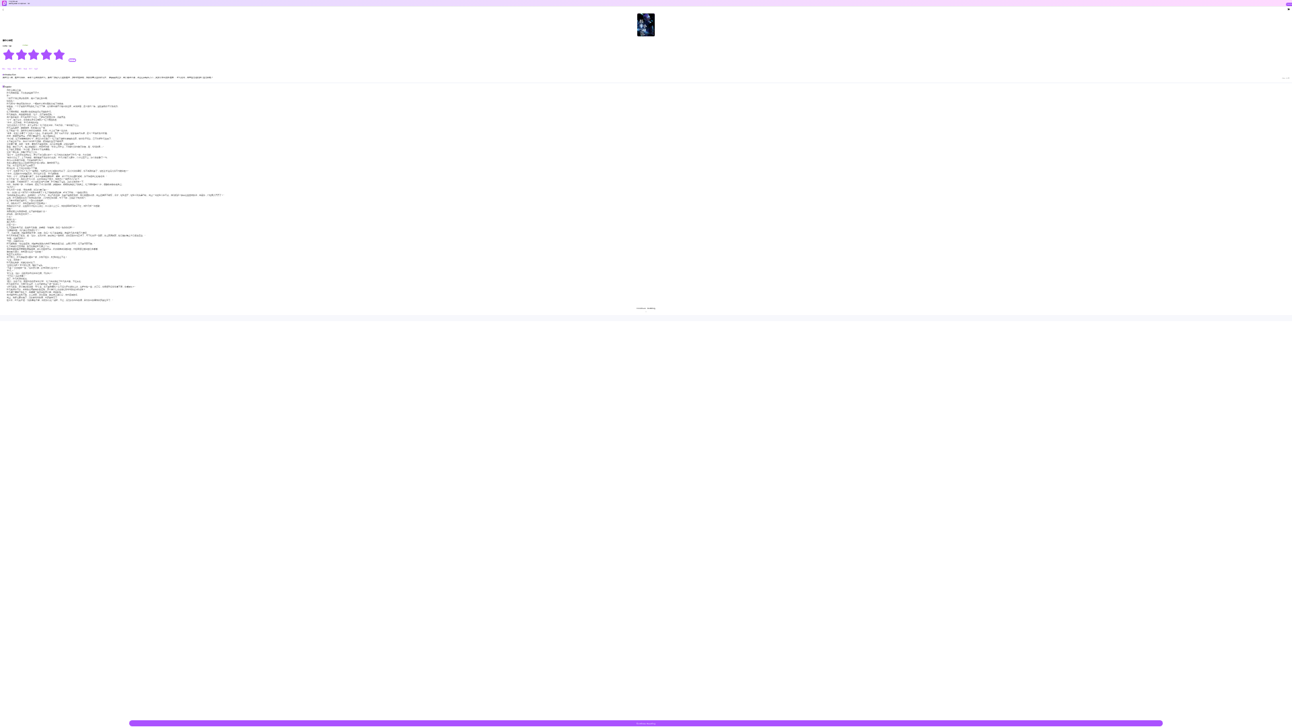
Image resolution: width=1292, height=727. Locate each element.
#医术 (15, 69)
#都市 (4, 69)
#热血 (9, 69)
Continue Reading (646, 723)
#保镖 (26, 69)
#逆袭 (36, 69)
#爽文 (20, 69)
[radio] (9, 54)
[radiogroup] (34, 54)
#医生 (31, 69)
